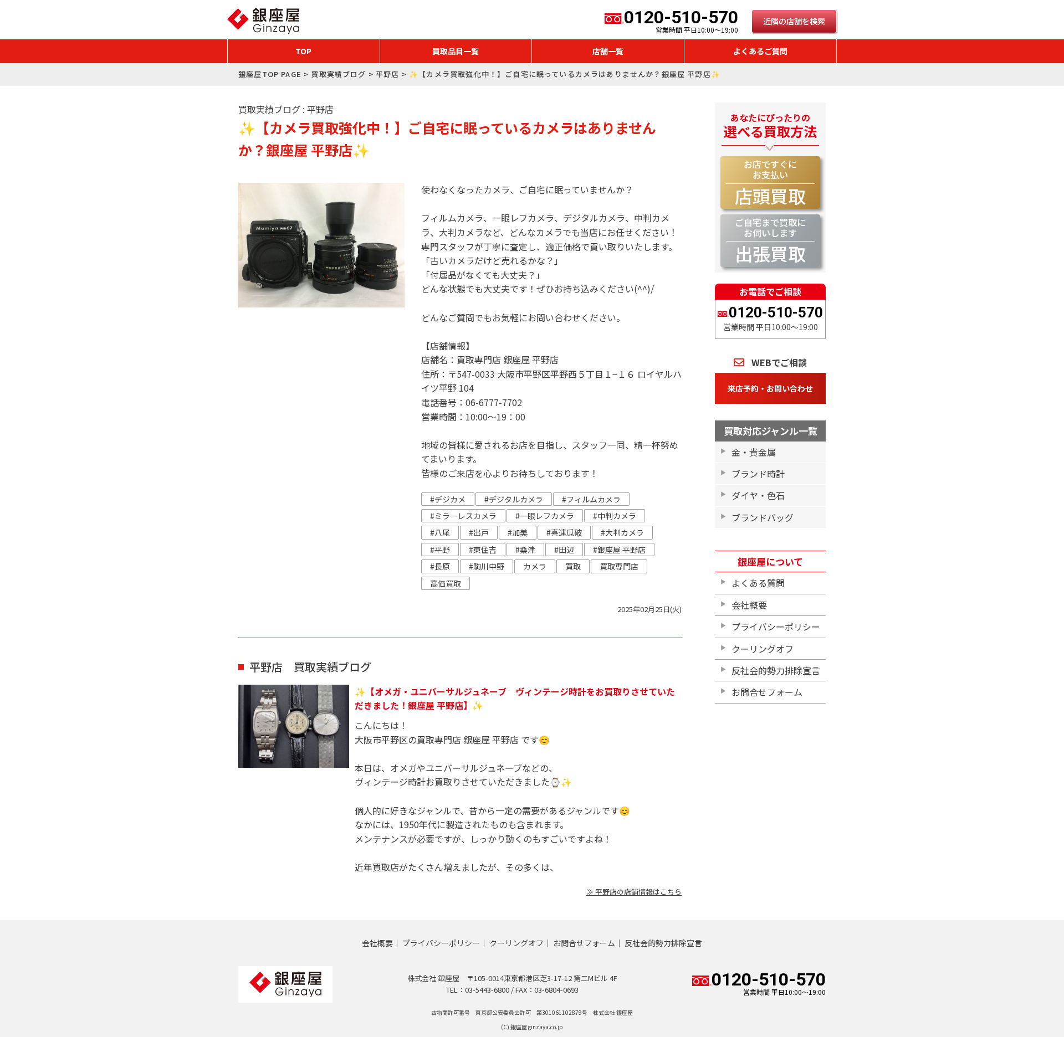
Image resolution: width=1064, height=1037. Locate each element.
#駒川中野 (486, 566)
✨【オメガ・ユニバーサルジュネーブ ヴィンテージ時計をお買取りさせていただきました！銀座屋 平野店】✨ (515, 698)
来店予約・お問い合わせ (770, 388)
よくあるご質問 (760, 51)
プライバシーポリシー (776, 626)
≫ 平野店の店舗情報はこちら (634, 891)
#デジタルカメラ (513, 499)
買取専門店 (619, 566)
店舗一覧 (607, 51)
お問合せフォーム (767, 692)
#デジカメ (448, 499)
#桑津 (525, 549)
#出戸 (479, 532)
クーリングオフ (763, 648)
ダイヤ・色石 (758, 495)
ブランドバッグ (763, 517)
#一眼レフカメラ (544, 515)
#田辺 (564, 549)
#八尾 (440, 532)
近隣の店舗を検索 (794, 21)
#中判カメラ (614, 515)
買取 (573, 566)
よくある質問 (758, 582)
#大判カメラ (622, 532)
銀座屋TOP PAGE (269, 74)
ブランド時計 (758, 473)
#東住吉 (483, 549)
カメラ (534, 566)
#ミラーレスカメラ (463, 515)
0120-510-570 (681, 21)
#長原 (440, 566)
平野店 (388, 74)
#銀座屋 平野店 (619, 549)
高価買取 (445, 583)
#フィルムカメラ (591, 499)
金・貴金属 (754, 452)
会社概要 (749, 605)
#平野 (440, 549)
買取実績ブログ (338, 74)
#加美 (518, 532)
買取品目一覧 (455, 51)
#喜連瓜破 (564, 532)
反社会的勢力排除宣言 (776, 670)
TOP (303, 51)
